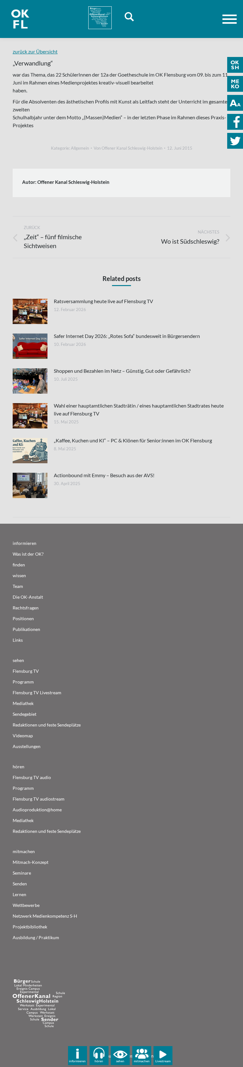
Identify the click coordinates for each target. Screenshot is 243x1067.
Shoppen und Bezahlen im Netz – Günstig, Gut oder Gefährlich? (122, 371)
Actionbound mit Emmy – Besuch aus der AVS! (104, 475)
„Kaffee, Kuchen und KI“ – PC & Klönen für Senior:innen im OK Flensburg (133, 440)
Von (128, 148)
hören (99, 1061)
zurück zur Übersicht (35, 51)
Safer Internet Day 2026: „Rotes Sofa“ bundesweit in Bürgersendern (127, 336)
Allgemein (80, 148)
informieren (77, 1061)
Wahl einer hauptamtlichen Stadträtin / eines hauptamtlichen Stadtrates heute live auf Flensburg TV (139, 409)
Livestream (163, 1061)
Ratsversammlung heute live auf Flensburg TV (103, 301)
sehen (120, 1061)
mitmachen (142, 1061)
